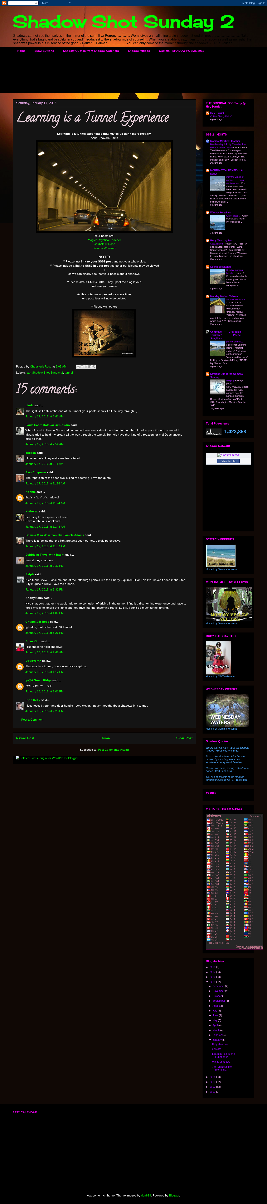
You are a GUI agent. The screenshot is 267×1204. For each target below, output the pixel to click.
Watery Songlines (220, 212)
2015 (213, 982)
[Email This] (78, 367)
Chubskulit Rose (104, 244)
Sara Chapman (35, 472)
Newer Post (25, 738)
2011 (213, 1091)
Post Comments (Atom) (113, 749)
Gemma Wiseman (104, 248)
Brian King (32, 641)
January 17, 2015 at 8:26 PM (44, 632)
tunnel (69, 372)
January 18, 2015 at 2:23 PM (44, 711)
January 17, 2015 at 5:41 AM (44, 416)
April (215, 1025)
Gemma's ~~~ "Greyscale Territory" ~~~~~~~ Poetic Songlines (225, 335)
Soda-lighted (216, 243)
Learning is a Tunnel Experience (224, 1055)
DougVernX (33, 660)
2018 (213, 967)
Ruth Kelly (32, 700)
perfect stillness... (235, 341)
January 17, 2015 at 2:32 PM (44, 565)
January (217, 1039)
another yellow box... (236, 299)
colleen (30, 452)
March (216, 1030)
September (219, 1000)
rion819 (146, 1195)
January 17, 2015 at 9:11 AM (44, 463)
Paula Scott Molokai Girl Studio (47, 425)
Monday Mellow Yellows (224, 296)
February (218, 1035)
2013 (213, 1082)
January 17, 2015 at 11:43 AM (45, 526)
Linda (29, 405)
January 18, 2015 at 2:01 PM (44, 691)
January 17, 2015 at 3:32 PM (44, 589)
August (217, 1005)
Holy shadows (220, 1044)
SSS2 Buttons (44, 50)
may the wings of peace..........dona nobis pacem (235, 180)
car (28, 372)
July (215, 1010)
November (219, 991)
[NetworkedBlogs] (228, 454)
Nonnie (30, 491)
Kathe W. (31, 511)
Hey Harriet (217, 113)
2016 (213, 977)
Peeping (230, 380)
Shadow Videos (139, 50)
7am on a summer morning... (222, 1068)
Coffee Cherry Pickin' (221, 116)
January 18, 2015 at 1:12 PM (44, 672)
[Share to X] (86, 367)
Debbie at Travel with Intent (44, 554)
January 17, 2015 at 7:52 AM (44, 444)
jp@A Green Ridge (38, 680)
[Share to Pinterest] (94, 367)
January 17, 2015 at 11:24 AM (45, 503)
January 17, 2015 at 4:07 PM (44, 613)
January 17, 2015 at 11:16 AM (45, 483)
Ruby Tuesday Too (221, 240)
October (217, 996)
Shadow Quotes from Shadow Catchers (91, 50)
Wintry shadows (221, 1061)
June (216, 1015)
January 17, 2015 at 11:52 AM (45, 546)
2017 (213, 972)
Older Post (184, 738)
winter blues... (233, 215)
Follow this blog (228, 461)
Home (21, 50)
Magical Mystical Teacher (104, 240)
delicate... (217, 1049)
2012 (213, 1086)
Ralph (29, 574)
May (215, 1020)
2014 (213, 1077)
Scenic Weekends (221, 266)
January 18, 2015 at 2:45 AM (44, 652)
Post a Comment (32, 719)
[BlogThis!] (82, 367)
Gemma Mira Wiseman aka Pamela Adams (54, 535)
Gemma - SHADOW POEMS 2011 (181, 50)
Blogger (174, 1195)
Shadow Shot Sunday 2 (124, 21)
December (219, 986)
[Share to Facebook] (90, 367)
